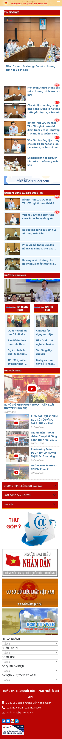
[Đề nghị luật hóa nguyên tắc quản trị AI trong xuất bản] (42, 60)
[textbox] (30, 644)
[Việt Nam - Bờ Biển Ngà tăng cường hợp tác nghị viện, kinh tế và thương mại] (18, 321)
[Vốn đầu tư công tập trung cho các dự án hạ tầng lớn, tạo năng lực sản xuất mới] (37, 60)
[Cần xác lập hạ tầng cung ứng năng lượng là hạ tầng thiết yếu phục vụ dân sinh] (26, 60)
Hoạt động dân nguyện (17, 495)
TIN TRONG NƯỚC (22, 308)
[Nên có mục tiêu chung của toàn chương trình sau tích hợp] (21, 60)
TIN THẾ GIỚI (49, 308)
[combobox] (30, 643)
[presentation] (5, 291)
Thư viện (8, 504)
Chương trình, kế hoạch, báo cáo (23, 485)
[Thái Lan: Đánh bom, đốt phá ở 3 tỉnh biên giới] (46, 321)
